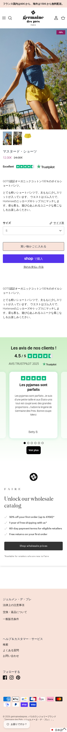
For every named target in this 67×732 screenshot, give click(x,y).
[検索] (12, 18)
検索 (5, 644)
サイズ (7, 223)
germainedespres (19, 716)
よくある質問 (11, 650)
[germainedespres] (33, 17)
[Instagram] (11, 677)
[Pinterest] (18, 677)
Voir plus (33, 423)
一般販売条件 (11, 619)
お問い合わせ (11, 656)
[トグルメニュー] (4, 18)
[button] (25, 443)
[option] (33, 78)
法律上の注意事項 (13, 605)
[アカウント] (55, 18)
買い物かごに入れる (34, 246)
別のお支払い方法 (34, 266)
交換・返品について (15, 612)
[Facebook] (5, 677)
